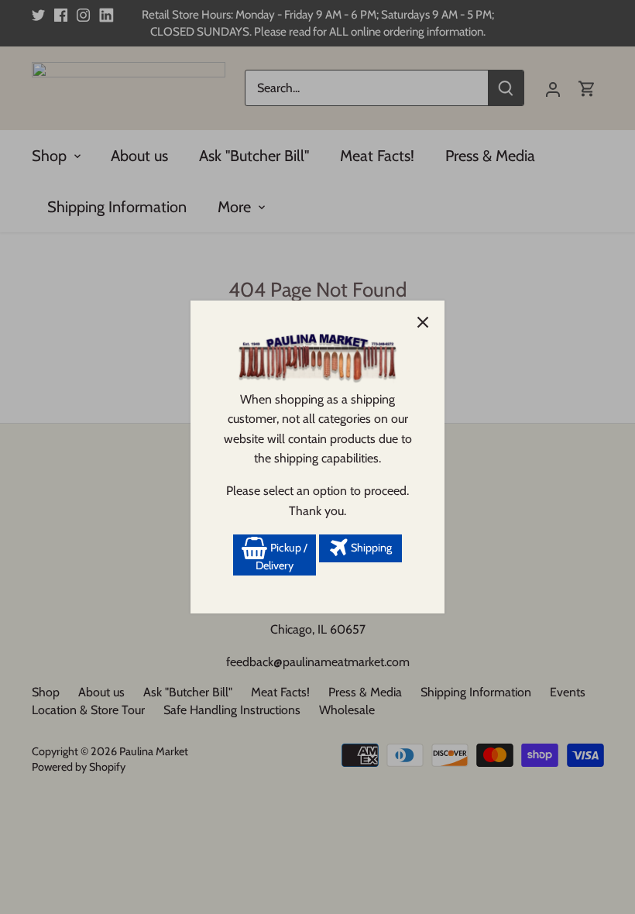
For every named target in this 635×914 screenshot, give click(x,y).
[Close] (423, 322)
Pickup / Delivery (281, 557)
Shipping (370, 548)
